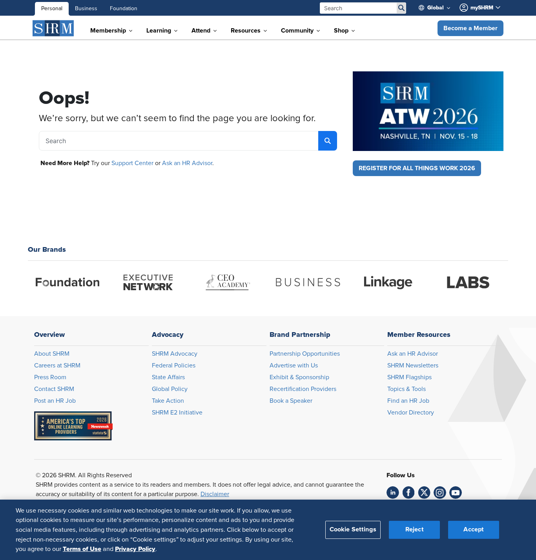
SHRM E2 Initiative (177, 412)
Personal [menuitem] (51, 8)
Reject (414, 529)
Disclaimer (215, 494)
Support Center (132, 163)
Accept (473, 529)
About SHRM (51, 354)
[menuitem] (437, 8)
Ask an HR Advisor (187, 163)
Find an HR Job (408, 401)
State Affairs (168, 377)
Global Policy (170, 389)
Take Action (168, 401)
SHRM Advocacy (174, 354)
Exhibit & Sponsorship (299, 377)
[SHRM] (53, 28)
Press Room (50, 377)
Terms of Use (82, 549)
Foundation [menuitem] (123, 8)
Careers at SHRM (57, 365)
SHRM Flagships (409, 377)
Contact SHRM (54, 389)
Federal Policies (173, 365)
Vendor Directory (410, 412)
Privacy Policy (135, 549)
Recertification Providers (303, 389)
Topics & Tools (406, 389)
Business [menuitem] (86, 8)
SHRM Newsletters (412, 365)
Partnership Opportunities (305, 354)
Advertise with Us (294, 365)
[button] (470, 28)
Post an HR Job (55, 401)
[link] (393, 492)
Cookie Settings (353, 529)
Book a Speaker (291, 401)
